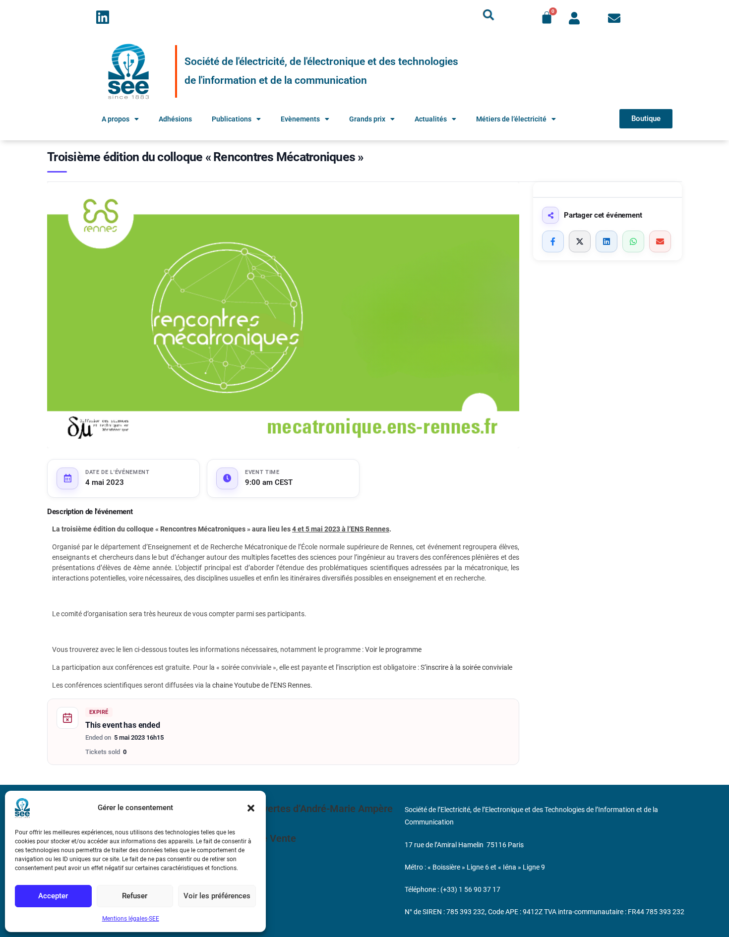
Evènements (300, 119)
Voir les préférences (216, 895)
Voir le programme (393, 649)
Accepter (53, 895)
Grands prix (367, 119)
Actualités (431, 119)
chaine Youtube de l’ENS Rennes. (262, 685)
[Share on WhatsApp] (633, 241)
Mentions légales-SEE (130, 918)
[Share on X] (580, 241)
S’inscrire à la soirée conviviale (466, 667)
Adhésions (175, 119)
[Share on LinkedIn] (606, 241)
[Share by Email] (660, 241)
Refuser (134, 895)
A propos (115, 119)
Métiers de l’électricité (511, 119)
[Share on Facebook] (553, 241)
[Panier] (546, 17)
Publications (231, 119)
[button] (251, 808)
